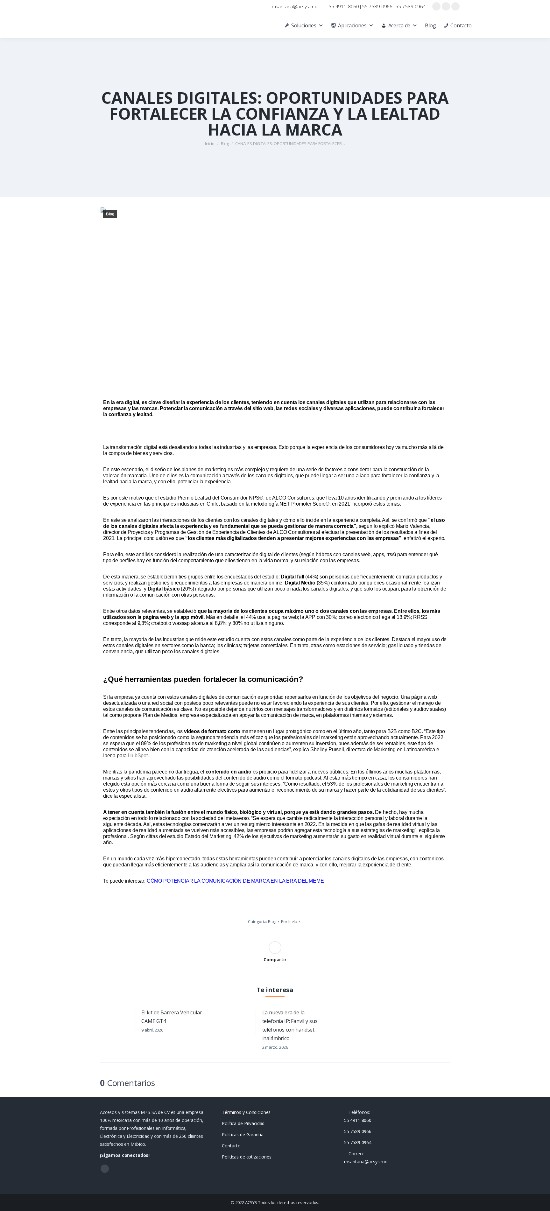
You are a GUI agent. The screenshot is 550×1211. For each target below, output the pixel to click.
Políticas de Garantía (242, 1134)
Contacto (461, 25)
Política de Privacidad (243, 1123)
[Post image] (117, 1022)
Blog (430, 25)
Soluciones (303, 25)
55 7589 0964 (410, 6)
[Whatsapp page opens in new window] (455, 6)
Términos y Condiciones (246, 1112)
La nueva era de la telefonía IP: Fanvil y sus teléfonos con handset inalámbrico (290, 1025)
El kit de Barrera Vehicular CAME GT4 (171, 1017)
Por (289, 921)
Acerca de (399, 25)
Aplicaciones (352, 25)
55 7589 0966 (377, 6)
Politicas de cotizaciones (246, 1157)
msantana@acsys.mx (294, 6)
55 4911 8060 (343, 6)
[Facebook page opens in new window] (436, 6)
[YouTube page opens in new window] (446, 6)
